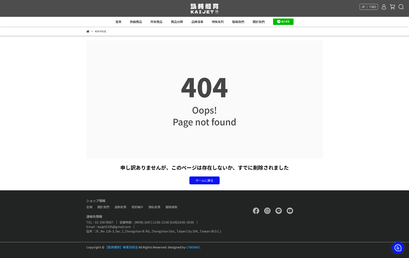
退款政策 (120, 207)
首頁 (118, 22)
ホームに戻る (204, 180)
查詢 (89, 207)
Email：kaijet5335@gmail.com (108, 227)
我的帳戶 (137, 207)
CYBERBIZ (193, 247)
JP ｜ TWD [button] (368, 7)
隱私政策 (154, 207)
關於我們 (259, 22)
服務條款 (171, 207)
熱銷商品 (136, 22)
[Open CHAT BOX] (398, 248)
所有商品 (156, 22)
